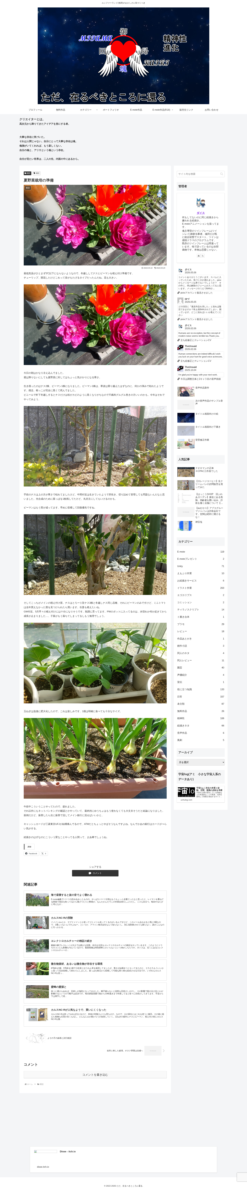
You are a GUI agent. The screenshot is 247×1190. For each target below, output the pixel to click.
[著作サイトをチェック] (199, 256)
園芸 (28, 173)
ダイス (201, 212)
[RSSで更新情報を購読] (203, 256)
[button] (221, 174)
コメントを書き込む (95, 1074)
